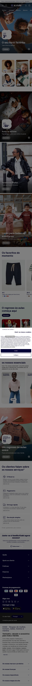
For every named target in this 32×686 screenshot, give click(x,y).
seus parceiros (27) (10, 336)
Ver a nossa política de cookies (8, 347)
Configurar (16, 355)
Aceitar (16, 350)
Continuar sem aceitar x (8, 329)
